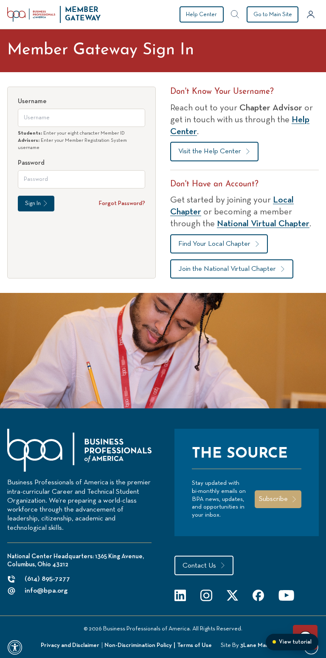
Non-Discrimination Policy (138, 645)
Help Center (201, 14)
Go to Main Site (272, 14)
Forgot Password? (122, 203)
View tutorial (295, 642)
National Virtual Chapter (263, 223)
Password (31, 163)
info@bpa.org (46, 590)
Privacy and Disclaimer (70, 645)
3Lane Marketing (262, 645)
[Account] (311, 14)
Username (32, 101)
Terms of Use (194, 645)
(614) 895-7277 (47, 578)
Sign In (33, 203)
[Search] (235, 14)
